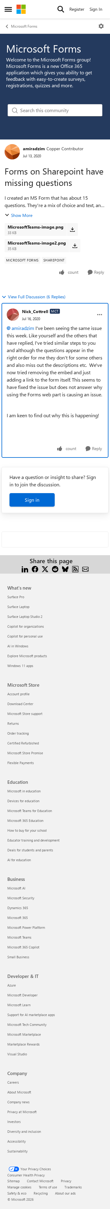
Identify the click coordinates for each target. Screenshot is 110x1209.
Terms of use (48, 1187)
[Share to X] (45, 568)
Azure (11, 985)
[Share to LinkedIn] (25, 568)
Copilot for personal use (25, 636)
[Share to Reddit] (55, 568)
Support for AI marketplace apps (31, 1014)
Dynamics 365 (17, 907)
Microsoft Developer (22, 995)
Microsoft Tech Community (26, 1024)
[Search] (60, 9)
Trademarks (73, 1187)
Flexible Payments (20, 762)
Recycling (41, 1193)
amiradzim (34, 148)
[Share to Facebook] (35, 568)
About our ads (65, 1193)
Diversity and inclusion (24, 1131)
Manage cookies (19, 1187)
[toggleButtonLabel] (101, 26)
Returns (13, 723)
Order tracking (18, 733)
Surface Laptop (18, 606)
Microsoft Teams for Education (29, 810)
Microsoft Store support (24, 713)
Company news (18, 1102)
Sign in (32, 500)
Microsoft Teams (19, 937)
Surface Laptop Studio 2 (24, 616)
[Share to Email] (85, 568)
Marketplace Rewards (23, 1044)
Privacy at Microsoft (22, 1111)
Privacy (66, 1181)
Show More (21, 215)
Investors (14, 1121)
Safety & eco (16, 1193)
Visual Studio (17, 1054)
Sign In (96, 9)
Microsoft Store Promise (25, 753)
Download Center (20, 703)
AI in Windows (17, 646)
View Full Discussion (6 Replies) (36, 297)
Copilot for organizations (25, 626)
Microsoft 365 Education (25, 820)
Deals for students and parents (30, 850)
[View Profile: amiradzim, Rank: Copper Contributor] (12, 151)
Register (76, 9)
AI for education (19, 860)
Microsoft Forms (24, 26)
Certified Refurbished (23, 743)
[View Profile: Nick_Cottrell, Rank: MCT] (13, 314)
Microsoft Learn (19, 1005)
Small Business (18, 957)
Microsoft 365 (17, 917)
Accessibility (16, 1141)
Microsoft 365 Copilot (23, 947)
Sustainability (17, 1151)
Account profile (18, 694)
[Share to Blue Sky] (65, 568)
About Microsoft (19, 1092)
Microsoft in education (24, 791)
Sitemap (13, 1181)
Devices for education (23, 801)
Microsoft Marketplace (24, 1034)
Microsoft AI (16, 888)
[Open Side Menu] (8, 9)
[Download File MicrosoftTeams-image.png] (72, 229)
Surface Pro (15, 597)
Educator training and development (33, 840)
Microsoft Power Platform (26, 927)
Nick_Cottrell (35, 311)
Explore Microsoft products (27, 656)
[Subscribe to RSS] (75, 568)
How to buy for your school (27, 830)
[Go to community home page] (21, 9)
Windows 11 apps (20, 665)
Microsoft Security (20, 898)
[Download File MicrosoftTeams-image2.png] (74, 245)
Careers (13, 1082)
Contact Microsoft (40, 1181)
